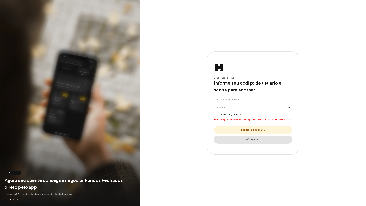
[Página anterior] (6, 199)
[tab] (10, 199)
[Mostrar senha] (288, 107)
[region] (70, 103)
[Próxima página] (17, 199)
